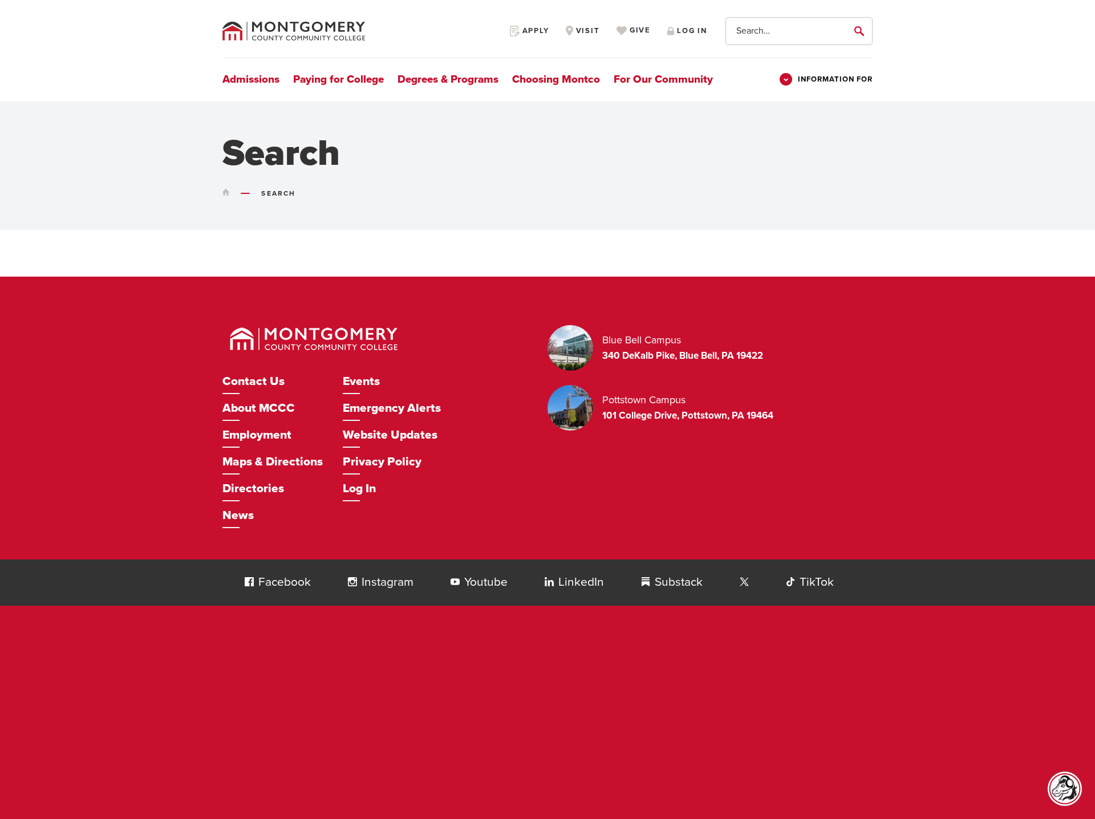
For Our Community (663, 79)
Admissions (250, 79)
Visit (586, 30)
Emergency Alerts (392, 408)
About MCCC (258, 408)
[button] (249, 581)
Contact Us (253, 381)
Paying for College (338, 79)
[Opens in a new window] (744, 582)
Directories (253, 488)
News (238, 515)
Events (361, 381)
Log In (359, 488)
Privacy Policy (382, 462)
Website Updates (390, 435)
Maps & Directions (272, 462)
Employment (256, 435)
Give (639, 30)
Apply (534, 30)
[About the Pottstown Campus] (575, 408)
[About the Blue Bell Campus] (575, 348)
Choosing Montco (556, 79)
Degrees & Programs (448, 79)
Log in (690, 30)
